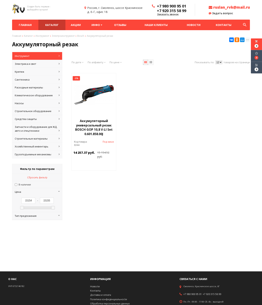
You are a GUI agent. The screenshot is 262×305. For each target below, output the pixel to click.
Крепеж (19, 71)
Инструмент (22, 56)
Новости (193, 25)
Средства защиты (26, 119)
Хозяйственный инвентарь (31, 146)
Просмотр (104, 165)
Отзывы (120, 25)
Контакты (223, 25)
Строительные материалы (31, 138)
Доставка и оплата (100, 295)
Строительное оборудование (33, 111)
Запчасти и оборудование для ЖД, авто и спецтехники (36, 128)
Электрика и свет (25, 64)
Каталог (51, 25)
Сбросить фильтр (37, 177)
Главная (25, 25)
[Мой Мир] (242, 39)
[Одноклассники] (237, 39)
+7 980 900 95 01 (192, 294)
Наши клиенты (156, 25)
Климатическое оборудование (34, 95)
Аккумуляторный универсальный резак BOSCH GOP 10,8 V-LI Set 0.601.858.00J (94, 127)
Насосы (19, 103)
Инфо (96, 25)
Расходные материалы (29, 87)
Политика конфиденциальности (108, 299)
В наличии (25, 184)
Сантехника (22, 79)
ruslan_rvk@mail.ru (231, 7)
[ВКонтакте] (231, 39)
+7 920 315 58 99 (212, 294)
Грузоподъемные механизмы (33, 154)
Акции (76, 25)
